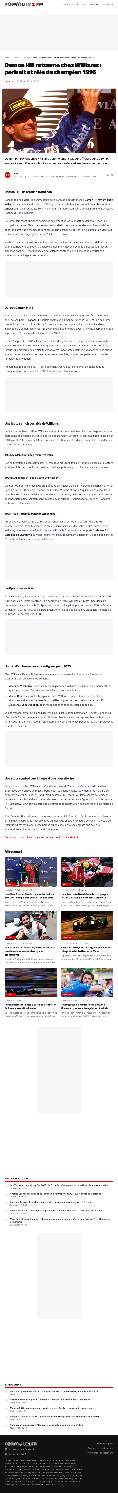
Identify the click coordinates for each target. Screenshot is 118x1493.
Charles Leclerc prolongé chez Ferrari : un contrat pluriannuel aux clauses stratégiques (55, 1193)
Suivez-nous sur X (17, 1454)
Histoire (81, 4)
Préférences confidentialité (100, 1453)
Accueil (8, 58)
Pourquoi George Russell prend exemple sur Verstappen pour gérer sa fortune (51, 1202)
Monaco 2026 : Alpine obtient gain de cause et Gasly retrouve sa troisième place (52, 1408)
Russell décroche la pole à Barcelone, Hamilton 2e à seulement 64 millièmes (50, 1399)
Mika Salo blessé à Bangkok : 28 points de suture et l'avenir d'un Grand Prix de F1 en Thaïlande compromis (60, 1220)
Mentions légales (105, 1443)
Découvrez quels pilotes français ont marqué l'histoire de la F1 (42, 837)
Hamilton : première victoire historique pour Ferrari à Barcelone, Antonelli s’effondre (54, 1391)
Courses (67, 4)
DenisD (16, 173)
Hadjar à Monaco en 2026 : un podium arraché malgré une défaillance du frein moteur (55, 1416)
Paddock (94, 4)
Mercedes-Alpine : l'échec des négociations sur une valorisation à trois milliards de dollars (57, 1210)
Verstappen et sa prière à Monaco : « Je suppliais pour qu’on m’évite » (46, 1425)
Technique (108, 4)
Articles (17, 58)
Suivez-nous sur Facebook (21, 1449)
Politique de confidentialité (100, 1448)
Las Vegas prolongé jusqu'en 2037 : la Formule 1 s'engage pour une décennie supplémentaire (59, 1185)
